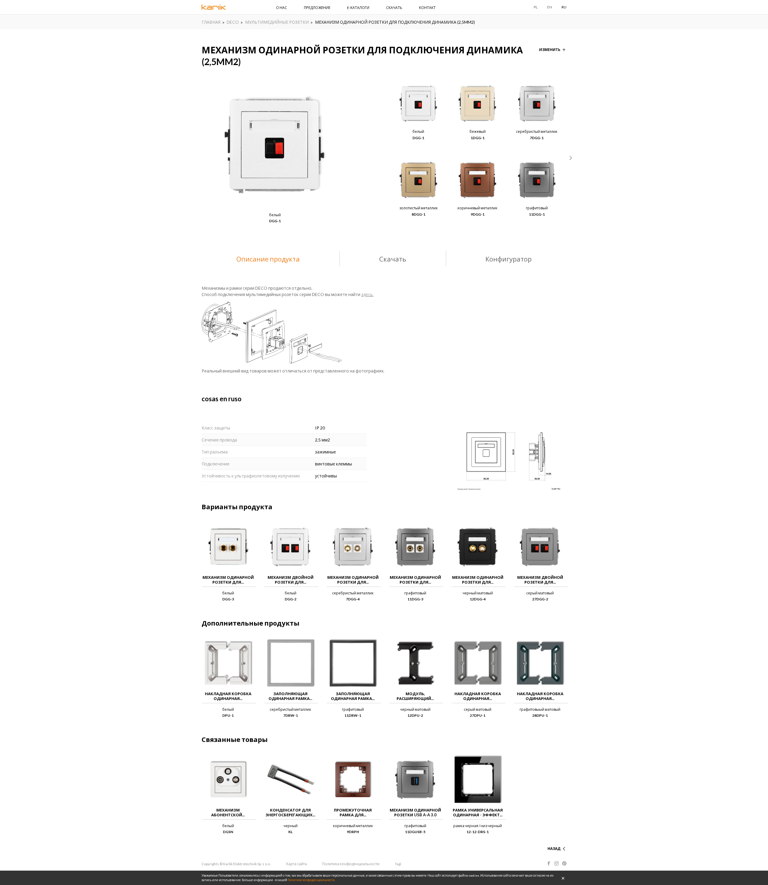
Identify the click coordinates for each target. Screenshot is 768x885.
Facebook (549, 863)
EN (549, 7)
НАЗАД (554, 848)
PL (536, 7)
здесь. (367, 294)
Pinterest (564, 863)
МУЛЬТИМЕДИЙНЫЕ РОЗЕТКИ (277, 22)
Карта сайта (296, 864)
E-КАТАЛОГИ (358, 7)
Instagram (556, 863)
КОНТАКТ (427, 7)
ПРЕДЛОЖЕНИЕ (317, 7)
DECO (233, 22)
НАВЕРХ (553, 841)
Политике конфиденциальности (311, 880)
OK (563, 877)
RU (564, 7)
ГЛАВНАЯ (211, 22)
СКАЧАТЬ (394, 7)
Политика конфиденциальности (351, 864)
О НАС (281, 7)
